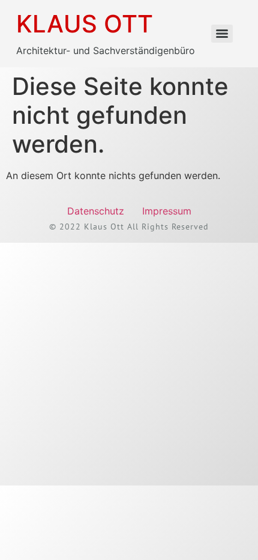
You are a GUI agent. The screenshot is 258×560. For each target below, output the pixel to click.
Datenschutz (95, 211)
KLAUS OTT (84, 23)
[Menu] (222, 34)
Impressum (166, 211)
